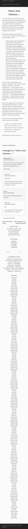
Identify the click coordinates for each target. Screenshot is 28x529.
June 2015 (14, 485)
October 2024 (14, 311)
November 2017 (14, 440)
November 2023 (14, 328)
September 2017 (14, 443)
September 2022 (14, 350)
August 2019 (14, 407)
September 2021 (14, 369)
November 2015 (14, 477)
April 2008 (14, 508)
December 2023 (14, 327)
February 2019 (14, 417)
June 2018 (14, 429)
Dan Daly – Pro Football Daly (14, 263)
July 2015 (14, 483)
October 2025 (14, 293)
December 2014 (14, 494)
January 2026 (14, 288)
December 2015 (14, 476)
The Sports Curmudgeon (8, 0)
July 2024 (14, 316)
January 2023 (14, 344)
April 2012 (14, 502)
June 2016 (14, 466)
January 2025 (14, 307)
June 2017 (14, 448)
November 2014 (14, 496)
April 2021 (14, 376)
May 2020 (14, 393)
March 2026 (14, 285)
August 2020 (14, 389)
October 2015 (14, 479)
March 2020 (14, 397)
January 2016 (14, 474)
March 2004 (14, 513)
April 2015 (14, 488)
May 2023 (14, 338)
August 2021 (14, 370)
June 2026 (14, 280)
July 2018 (14, 428)
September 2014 (14, 499)
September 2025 (14, 294)
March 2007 (14, 510)
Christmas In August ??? (14, 233)
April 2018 (14, 432)
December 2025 (14, 290)
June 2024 (14, 318)
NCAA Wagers (14, 242)
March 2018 (14, 434)
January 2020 (14, 400)
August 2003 (14, 514)
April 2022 (14, 358)
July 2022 (14, 353)
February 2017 (14, 454)
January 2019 (14, 418)
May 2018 (14, 431)
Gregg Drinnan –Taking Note (14, 265)
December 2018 (14, 420)
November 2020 (14, 384)
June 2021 (14, 373)
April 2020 (14, 395)
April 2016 (14, 469)
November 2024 (14, 310)
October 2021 (14, 367)
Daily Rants (13, 145)
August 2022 (14, 352)
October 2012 (14, 500)
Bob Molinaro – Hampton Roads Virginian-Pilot (14, 268)
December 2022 (14, 345)
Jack (3, 145)
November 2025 (14, 291)
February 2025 (14, 305)
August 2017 (14, 445)
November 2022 (14, 347)
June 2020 (14, 392)
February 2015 (14, 491)
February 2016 (14, 473)
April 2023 (14, 339)
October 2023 (14, 330)
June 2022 (14, 355)
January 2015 (14, 493)
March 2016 (14, 471)
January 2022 (14, 362)
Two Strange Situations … (14, 231)
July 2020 (14, 390)
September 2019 (14, 406)
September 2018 (14, 424)
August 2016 (14, 463)
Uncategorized (14, 247)
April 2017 (14, 451)
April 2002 (14, 516)
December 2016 (14, 457)
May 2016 (14, 468)
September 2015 (14, 480)
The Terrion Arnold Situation (14, 230)
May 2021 (14, 375)
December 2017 (14, 438)
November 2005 (14, 511)
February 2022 (14, 361)
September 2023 (14, 331)
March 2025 (14, 304)
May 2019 (14, 412)
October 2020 (14, 386)
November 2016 (14, 459)
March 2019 (14, 415)
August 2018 (14, 426)
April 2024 (14, 321)
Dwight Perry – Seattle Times (14, 271)
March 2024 (14, 322)
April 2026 (14, 283)
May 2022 (14, 356)
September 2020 (14, 387)
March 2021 (14, 378)
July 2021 (14, 372)
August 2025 (14, 296)
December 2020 (14, 383)
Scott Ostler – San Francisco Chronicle (14, 269)
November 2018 (14, 421)
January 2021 (14, 381)
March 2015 (14, 490)
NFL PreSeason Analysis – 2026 (14, 228)
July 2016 (14, 465)
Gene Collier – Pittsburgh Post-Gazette (14, 260)
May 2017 (14, 449)
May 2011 (14, 504)
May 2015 (14, 486)
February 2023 (14, 342)
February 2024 (14, 324)
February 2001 (14, 517)
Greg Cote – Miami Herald (14, 262)
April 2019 (14, 414)
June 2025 (14, 299)
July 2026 (14, 279)
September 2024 (14, 313)
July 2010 (14, 505)
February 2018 (14, 435)
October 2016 (14, 460)
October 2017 (14, 442)
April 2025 (14, 302)
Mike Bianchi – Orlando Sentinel (14, 259)
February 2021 (14, 380)
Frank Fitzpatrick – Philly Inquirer (14, 266)
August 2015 (14, 482)
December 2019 (14, 401)
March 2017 (14, 452)
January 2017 (14, 455)
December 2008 (14, 507)
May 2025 (14, 300)
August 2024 (14, 314)
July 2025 (14, 297)
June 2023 (14, 336)
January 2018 (14, 437)
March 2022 (14, 359)
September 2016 (14, 462)
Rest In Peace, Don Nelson (14, 234)
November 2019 (14, 403)
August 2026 (14, 277)
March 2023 (14, 341)
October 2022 (14, 349)
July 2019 (14, 409)
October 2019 (14, 404)
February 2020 (14, 398)
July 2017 (14, 446)
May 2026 (14, 282)
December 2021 (14, 364)
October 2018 (14, 423)
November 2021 (14, 366)
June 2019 (14, 410)
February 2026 (14, 287)
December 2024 (14, 308)
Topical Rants (14, 245)
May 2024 (14, 319)
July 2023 (14, 335)
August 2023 (14, 333)
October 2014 (14, 497)
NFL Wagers (14, 244)
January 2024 (14, 325)
